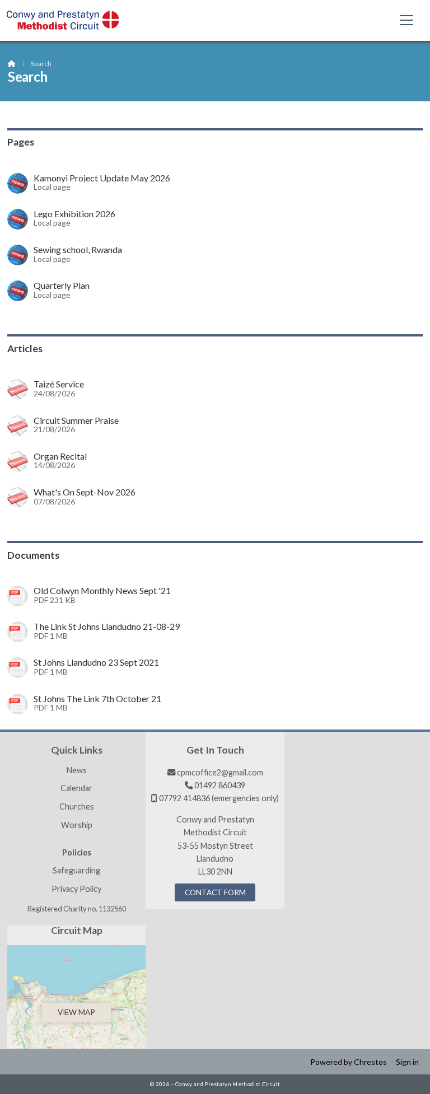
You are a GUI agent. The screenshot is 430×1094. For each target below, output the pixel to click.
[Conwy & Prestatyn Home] (63, 20)
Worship (76, 825)
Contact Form (215, 892)
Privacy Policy (76, 889)
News (77, 770)
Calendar (76, 788)
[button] (406, 20)
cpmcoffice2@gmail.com (220, 772)
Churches (76, 806)
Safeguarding (76, 870)
